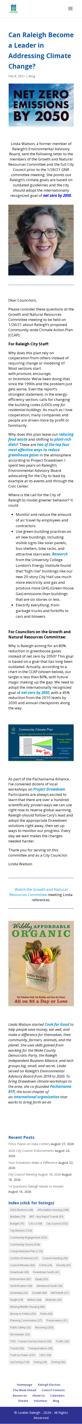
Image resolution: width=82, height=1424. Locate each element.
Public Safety (20, 1327)
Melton (34, 1300)
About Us (38, 1395)
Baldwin (17, 1216)
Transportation (40, 1348)
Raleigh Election (49, 1385)
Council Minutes (22, 1265)
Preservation (56, 1320)
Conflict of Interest (24, 1258)
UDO (45, 1355)
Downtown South (46, 1272)
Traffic (62, 1341)
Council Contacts (53, 1390)
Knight (16, 1300)
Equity (41, 1279)
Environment (20, 1279)
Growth (39, 1293)
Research (60, 554)
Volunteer (40, 1401)
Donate (23, 1401)
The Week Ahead (24, 1390)
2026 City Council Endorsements (31, 1151)
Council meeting (55, 1258)
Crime (45, 1265)
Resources (20, 1395)
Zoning (58, 1362)
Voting (40, 1362)
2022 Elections (21, 1210)
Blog (31, 76)
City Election (21, 1230)
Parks (46, 1314)
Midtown (53, 1300)
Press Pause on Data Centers (29, 1144)
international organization (36, 1096)
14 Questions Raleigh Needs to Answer (36, 1186)
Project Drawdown (49, 789)
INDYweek (60, 1293)
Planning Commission (26, 1320)
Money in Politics (23, 1314)
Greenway (19, 1293)
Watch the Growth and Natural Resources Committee (38, 892)
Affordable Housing (53, 1210)
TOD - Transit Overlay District (30, 1341)
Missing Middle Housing (27, 1307)
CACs (35, 1223)
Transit (17, 1348)
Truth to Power (22, 1355)
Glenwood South (49, 1286)
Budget (17, 1223)
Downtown (19, 1272)
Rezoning (44, 1327)
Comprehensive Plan (26, 1251)
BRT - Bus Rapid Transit (46, 1216)
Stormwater (20, 1334)
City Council (57, 1223)
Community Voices (25, 1244)
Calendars (57, 1395)
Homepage (24, 1385)
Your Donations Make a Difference (33, 1163)
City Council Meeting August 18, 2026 (34, 1174)
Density (63, 1265)
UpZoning (19, 1362)
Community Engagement (28, 1237)
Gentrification (21, 1286)
